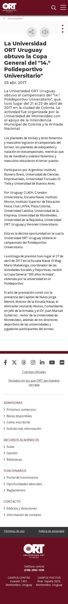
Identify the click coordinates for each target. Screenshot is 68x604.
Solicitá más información (24, 429)
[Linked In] (42, 362)
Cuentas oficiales (34, 372)
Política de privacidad (51, 531)
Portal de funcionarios (22, 477)
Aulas (10, 447)
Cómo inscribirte (18, 422)
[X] (14, 362)
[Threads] (24, 362)
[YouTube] (52, 362)
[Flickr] (62, 362)
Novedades (15, 18)
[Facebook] (5, 362)
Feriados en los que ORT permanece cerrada (34, 382)
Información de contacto (24, 515)
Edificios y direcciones (22, 508)
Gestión (12, 453)
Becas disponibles (19, 416)
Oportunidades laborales (24, 484)
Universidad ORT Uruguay (9, 7)
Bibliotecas (14, 459)
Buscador (53, 7)
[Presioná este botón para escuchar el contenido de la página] (44, 31)
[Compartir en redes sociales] (31, 31)
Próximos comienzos (21, 409)
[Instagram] (33, 362)
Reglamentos (16, 490)
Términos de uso (14, 531)
